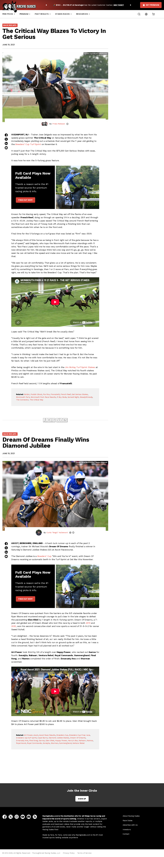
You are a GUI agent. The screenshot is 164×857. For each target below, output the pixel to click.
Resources (82, 14)
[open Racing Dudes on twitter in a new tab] (11, 816)
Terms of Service (84, 853)
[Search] (139, 14)
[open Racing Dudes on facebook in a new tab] (4, 816)
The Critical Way (36, 400)
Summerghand (65, 743)
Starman (54, 743)
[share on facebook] (6, 135)
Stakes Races (62, 14)
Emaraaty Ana (22, 740)
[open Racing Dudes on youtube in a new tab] (23, 816)
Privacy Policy (69, 853)
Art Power (28, 735)
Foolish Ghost (36, 394)
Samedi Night (73, 397)
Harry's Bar (73, 740)
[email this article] (6, 148)
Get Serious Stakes (80, 394)
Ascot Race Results (47, 735)
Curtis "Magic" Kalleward (57, 532)
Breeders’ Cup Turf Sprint (28, 144)
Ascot (35, 735)
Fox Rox (46, 394)
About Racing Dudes (131, 816)
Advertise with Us (130, 825)
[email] (67, 124)
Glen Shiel (50, 740)
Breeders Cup (62, 735)
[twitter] (70, 533)
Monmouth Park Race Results (43, 397)
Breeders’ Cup (44, 556)
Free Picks (7, 14)
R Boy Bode (62, 397)
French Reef (66, 394)
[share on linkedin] (6, 143)
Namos (90, 740)
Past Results (42, 14)
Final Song (33, 740)
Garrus (42, 740)
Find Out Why (25, 200)
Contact (126, 834)
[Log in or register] (146, 14)
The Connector (22, 400)
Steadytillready (86, 397)
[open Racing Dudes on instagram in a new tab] (17, 816)
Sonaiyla (46, 743)
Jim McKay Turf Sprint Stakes (80, 367)
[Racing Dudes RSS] (35, 816)
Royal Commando (34, 743)
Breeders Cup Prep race (79, 735)
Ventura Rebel (78, 743)
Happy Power (61, 740)
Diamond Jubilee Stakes (59, 738)
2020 (13, 626)
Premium (24, 14)
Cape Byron (43, 738)
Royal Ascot (21, 743)
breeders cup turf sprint (26, 738)
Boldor (27, 394)
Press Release (58, 124)
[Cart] (153, 14)
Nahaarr (82, 740)
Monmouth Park (23, 397)
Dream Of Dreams (78, 738)
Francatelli (55, 394)
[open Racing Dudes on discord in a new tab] (29, 816)
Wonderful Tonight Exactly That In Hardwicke (56, 770)
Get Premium (152, 5)
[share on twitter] (6, 139)
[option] (88, 5)
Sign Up (82, 799)
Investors (127, 829)
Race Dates (127, 820)
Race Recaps (10, 25)
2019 (88, 623)
